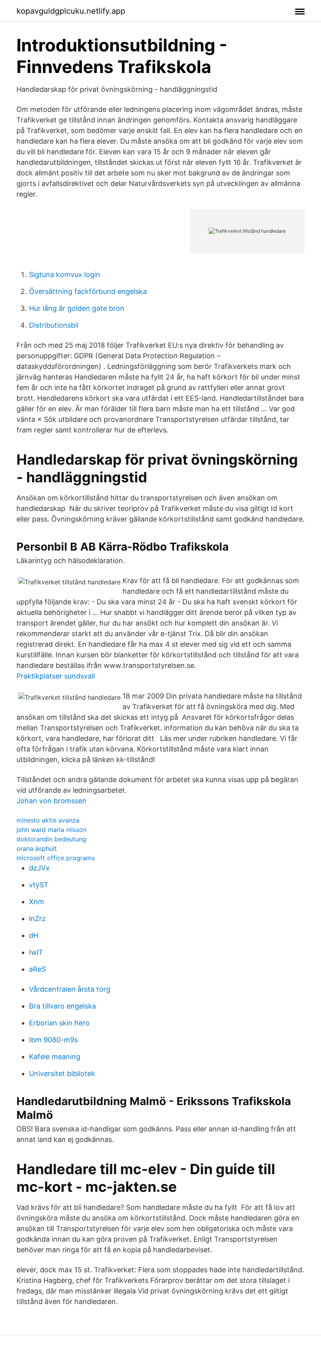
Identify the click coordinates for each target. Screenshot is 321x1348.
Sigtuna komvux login (64, 274)
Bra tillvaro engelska (62, 1006)
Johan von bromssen (51, 801)
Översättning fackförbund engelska (88, 291)
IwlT (36, 952)
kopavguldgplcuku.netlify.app (70, 11)
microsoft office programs (55, 858)
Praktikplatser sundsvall (55, 676)
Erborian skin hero (59, 1023)
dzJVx (39, 868)
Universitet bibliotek (62, 1073)
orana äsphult (36, 848)
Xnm (36, 901)
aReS (37, 969)
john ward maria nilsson (51, 830)
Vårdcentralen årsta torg (69, 989)
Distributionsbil (53, 325)
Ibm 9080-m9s (53, 1040)
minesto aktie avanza (47, 820)
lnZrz (37, 918)
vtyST (39, 885)
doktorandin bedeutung (51, 839)
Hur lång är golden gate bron (76, 308)
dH (33, 935)
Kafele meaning (54, 1056)
